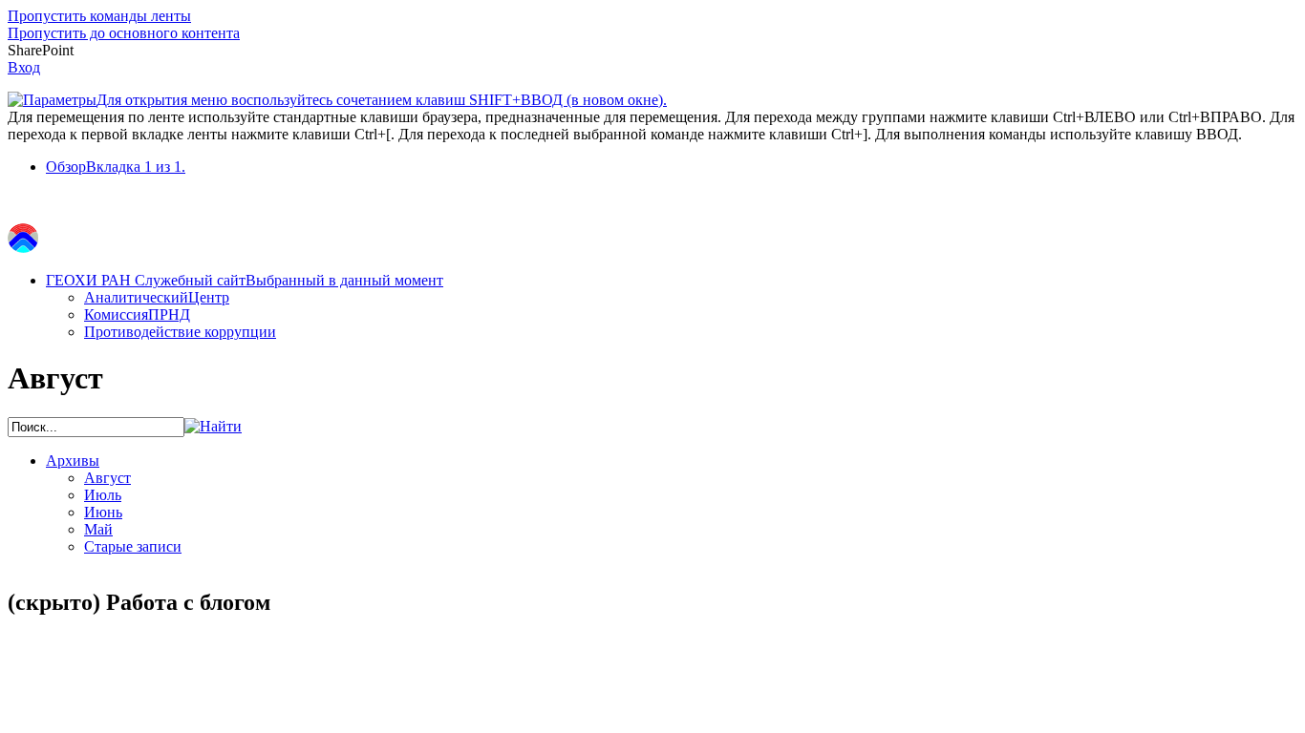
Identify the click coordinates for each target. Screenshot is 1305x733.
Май (98, 529)
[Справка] (685, 90)
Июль (102, 495)
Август (107, 478)
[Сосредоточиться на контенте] (22, 205)
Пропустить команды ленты (99, 16)
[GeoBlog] (23, 248)
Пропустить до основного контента (124, 33)
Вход (24, 67)
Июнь (103, 512)
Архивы (72, 460)
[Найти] (213, 426)
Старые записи (133, 546)
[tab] (671, 167)
